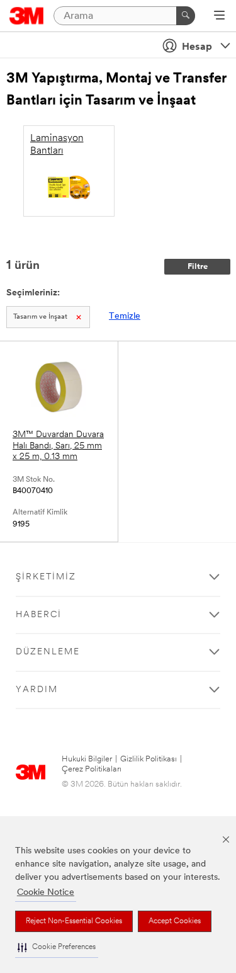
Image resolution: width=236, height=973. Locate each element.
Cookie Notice (45, 892)
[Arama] (185, 15)
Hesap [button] (197, 47)
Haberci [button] (39, 615)
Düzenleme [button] (48, 652)
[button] (56, 947)
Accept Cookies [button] (175, 921)
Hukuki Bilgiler (87, 759)
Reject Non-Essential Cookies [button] (74, 921)
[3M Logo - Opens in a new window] (26, 15)
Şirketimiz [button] (46, 577)
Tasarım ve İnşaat (40, 317)
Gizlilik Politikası (148, 759)
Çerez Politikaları (91, 769)
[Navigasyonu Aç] (219, 16)
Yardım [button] (37, 690)
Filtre (198, 267)
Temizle (124, 316)
